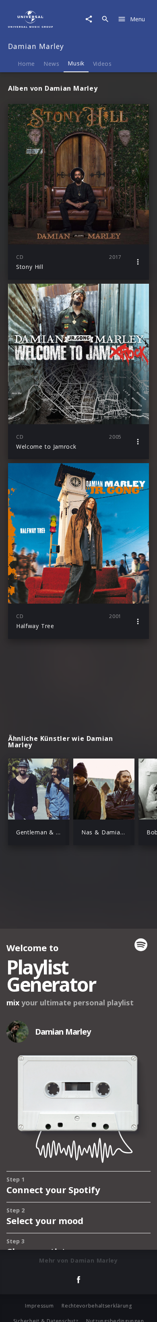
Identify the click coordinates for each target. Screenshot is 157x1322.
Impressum (39, 1305)
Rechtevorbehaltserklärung (97, 1305)
